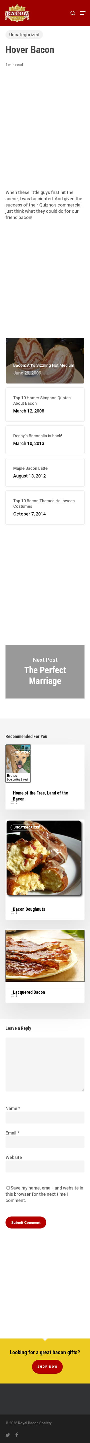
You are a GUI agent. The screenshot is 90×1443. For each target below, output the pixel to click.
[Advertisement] (45, 135)
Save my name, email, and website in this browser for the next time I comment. (44, 1194)
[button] (83, 13)
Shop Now (47, 1366)
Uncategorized (24, 34)
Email (12, 1133)
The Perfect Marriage (45, 671)
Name (13, 1108)
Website (14, 1157)
